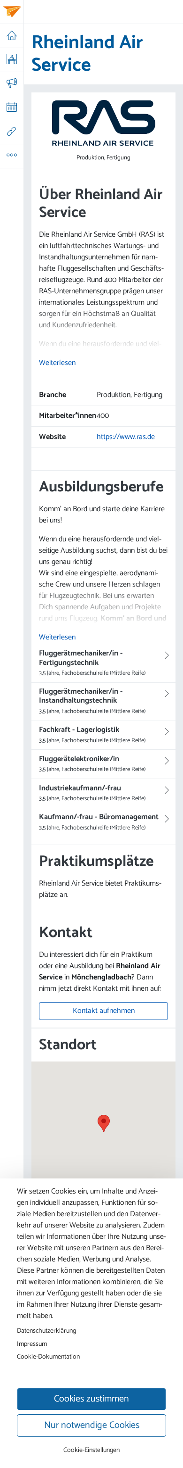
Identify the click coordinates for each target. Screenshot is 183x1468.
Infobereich (11, 156)
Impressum (32, 1344)
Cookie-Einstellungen (91, 1450)
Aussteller (11, 60)
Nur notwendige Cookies (91, 1425)
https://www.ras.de (126, 437)
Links (11, 132)
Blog (11, 84)
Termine (11, 108)
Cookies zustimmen (91, 1399)
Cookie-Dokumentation (48, 1357)
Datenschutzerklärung (46, 1331)
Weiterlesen (57, 363)
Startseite (11, 36)
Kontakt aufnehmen (104, 1011)
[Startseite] (12, 11)
